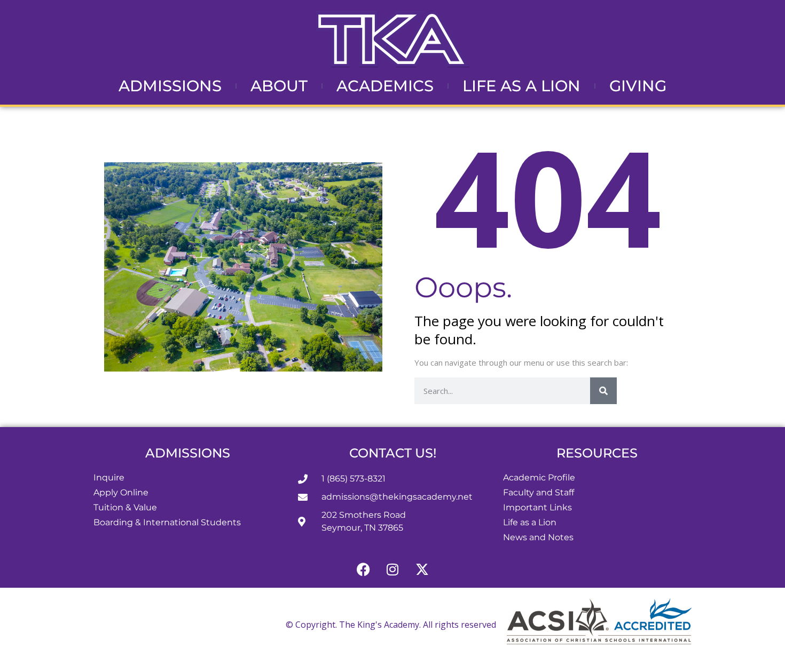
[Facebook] (363, 569)
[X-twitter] (422, 569)
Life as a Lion (521, 86)
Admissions (170, 86)
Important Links (537, 507)
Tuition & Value (125, 507)
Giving (637, 86)
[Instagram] (392, 569)
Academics (385, 86)
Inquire (108, 477)
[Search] (603, 390)
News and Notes (538, 537)
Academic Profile (539, 477)
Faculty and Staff (538, 492)
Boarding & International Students (167, 522)
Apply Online (120, 492)
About (279, 86)
